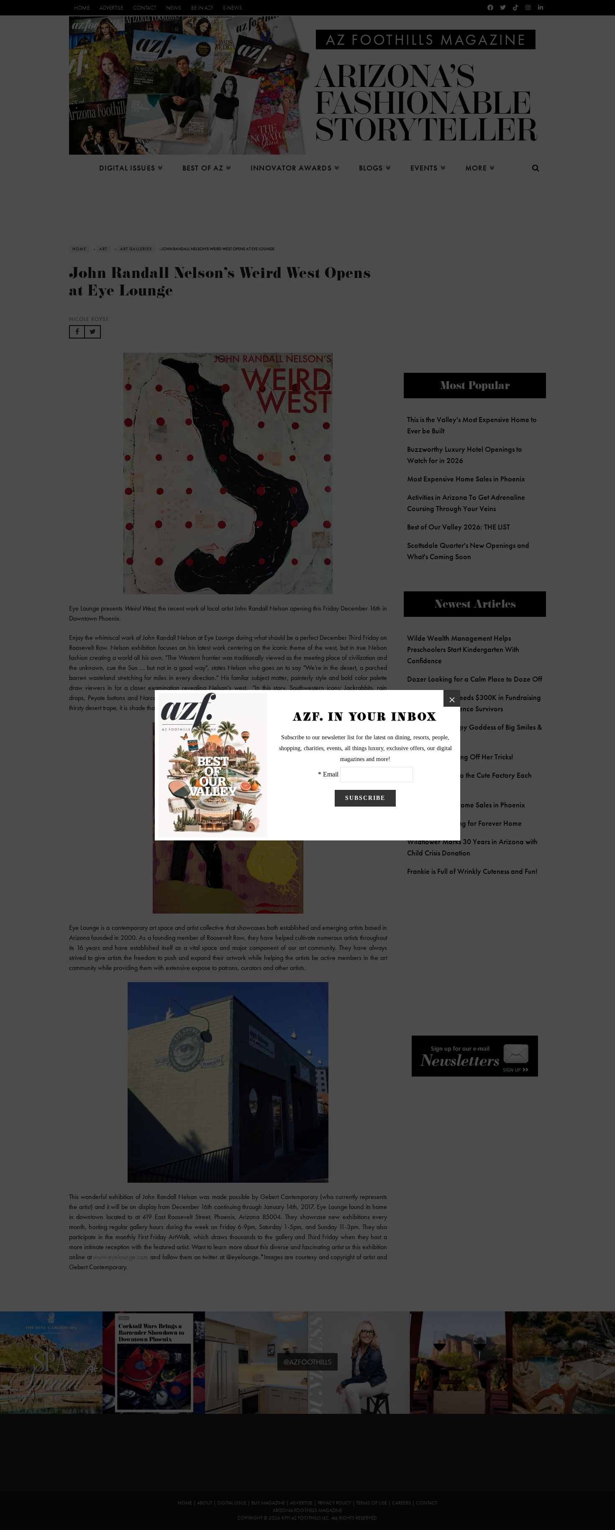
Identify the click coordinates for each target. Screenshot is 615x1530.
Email (330, 774)
